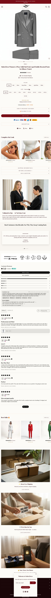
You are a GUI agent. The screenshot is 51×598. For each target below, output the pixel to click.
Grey (9, 85)
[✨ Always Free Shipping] (25, 466)
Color (25, 82)
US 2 (10, 92)
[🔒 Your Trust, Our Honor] (25, 552)
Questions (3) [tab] (10, 310)
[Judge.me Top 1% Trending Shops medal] (39, 257)
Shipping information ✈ (25, 168)
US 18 (25, 96)
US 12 (34, 92)
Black (42, 85)
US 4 (15, 92)
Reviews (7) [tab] (4, 310)
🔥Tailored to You (25, 111)
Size (24, 89)
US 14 (39, 92)
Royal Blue (24, 85)
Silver (18, 85)
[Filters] (38, 310)
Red (13, 85)
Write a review (25, 272)
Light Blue (36, 85)
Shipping (21, 101)
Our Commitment (25, 532)
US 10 (29, 92)
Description (25, 124)
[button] (23, 72)
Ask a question (25, 173)
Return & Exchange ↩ (25, 170)
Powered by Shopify (25, 596)
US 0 (6, 92)
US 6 (20, 92)
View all (46, 137)
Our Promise (25, 489)
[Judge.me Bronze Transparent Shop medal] (33, 257)
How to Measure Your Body (25, 108)
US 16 (45, 92)
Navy (30, 85)
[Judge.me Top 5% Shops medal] (44, 257)
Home (25, 64)
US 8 (24, 92)
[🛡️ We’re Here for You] (25, 509)
